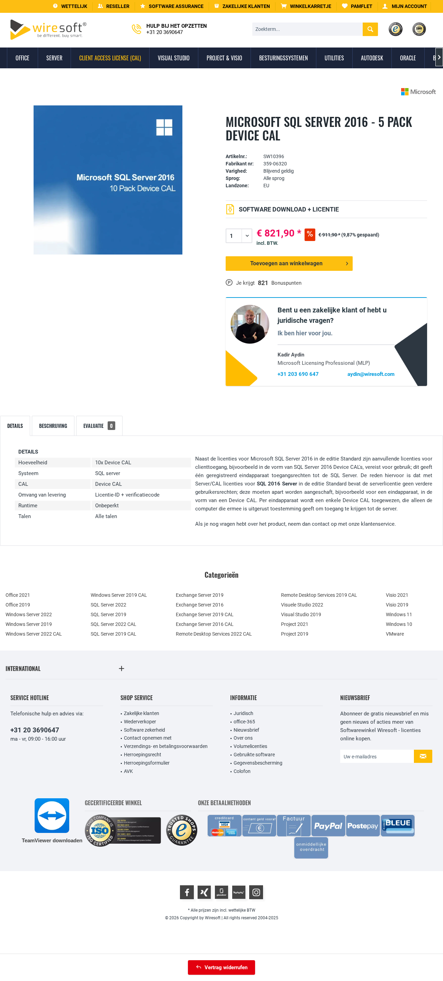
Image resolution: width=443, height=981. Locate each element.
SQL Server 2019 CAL (113, 634)
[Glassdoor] (221, 892)
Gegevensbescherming (258, 763)
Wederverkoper (140, 721)
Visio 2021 (397, 595)
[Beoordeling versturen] (326, 145)
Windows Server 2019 (29, 624)
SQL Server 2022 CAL (113, 624)
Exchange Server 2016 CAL (205, 624)
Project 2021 (294, 624)
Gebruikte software (254, 754)
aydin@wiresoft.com (371, 374)
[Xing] (204, 892)
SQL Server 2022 (108, 605)
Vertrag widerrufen (226, 967)
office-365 (244, 721)
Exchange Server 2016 (200, 605)
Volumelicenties (250, 746)
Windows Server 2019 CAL (119, 595)
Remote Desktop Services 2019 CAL (319, 595)
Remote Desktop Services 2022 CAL (214, 634)
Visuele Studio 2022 (302, 605)
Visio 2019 (397, 605)
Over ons (243, 738)
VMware (395, 634)
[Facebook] (187, 892)
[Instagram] (256, 892)
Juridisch (243, 713)
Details (15, 425)
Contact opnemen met (148, 738)
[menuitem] (306, 6)
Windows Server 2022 (29, 614)
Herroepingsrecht (142, 754)
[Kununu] (239, 892)
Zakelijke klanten (141, 713)
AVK (128, 771)
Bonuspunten (286, 283)
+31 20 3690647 (34, 730)
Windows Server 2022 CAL (34, 634)
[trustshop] (181, 831)
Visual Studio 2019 (301, 614)
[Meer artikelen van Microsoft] (418, 91)
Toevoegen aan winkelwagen (286, 263)
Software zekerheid (144, 730)
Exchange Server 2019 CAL (205, 614)
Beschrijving (53, 425)
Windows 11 (399, 614)
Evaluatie (98, 425)
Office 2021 (18, 595)
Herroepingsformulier (147, 763)
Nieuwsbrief (246, 730)
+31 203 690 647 (298, 374)
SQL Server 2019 (108, 614)
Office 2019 (18, 605)
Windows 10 (399, 624)
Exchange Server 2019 (200, 595)
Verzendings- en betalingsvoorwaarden (166, 746)
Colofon (242, 771)
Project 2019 (294, 634)
